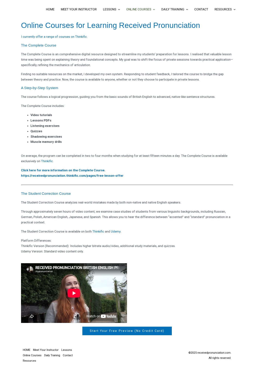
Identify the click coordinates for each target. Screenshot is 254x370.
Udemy (115, 231)
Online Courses (138, 9)
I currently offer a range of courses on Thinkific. (54, 37)
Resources (223, 9)
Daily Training (172, 9)
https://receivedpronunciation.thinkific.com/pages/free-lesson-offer (72, 175)
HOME (50, 9)
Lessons (109, 9)
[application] (118, 9)
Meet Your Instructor (79, 9)
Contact (201, 9)
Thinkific (47, 161)
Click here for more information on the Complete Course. (63, 170)
